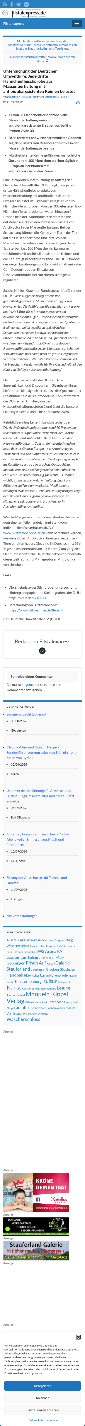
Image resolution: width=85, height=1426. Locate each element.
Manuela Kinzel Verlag (37, 997)
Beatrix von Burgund (53, 940)
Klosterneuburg (28, 981)
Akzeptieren (42, 1386)
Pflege (10, 1008)
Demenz (18, 952)
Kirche (10, 982)
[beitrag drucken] (78, 102)
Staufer (71, 1008)
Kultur (49, 981)
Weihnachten (30, 1013)
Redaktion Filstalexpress (22, 96)
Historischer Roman (36, 975)
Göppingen (67, 969)
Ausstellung (15, 940)
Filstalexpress (13, 23)
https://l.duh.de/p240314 (27, 598)
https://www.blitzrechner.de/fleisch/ (35, 610)
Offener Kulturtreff (36, 1002)
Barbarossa (32, 940)
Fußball (51, 963)
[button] (78, 1337)
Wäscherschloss (23, 1019)
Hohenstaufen (59, 975)
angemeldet (30, 684)
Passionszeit (71, 1002)
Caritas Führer (38, 946)
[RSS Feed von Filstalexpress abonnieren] (5, 3)
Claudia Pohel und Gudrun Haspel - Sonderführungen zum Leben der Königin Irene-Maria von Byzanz (42, 752)
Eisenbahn (29, 951)
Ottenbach (55, 1002)
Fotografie (36, 957)
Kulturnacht (64, 982)
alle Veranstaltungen (22, 916)
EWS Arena (46, 951)
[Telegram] (26, 3)
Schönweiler (38, 1008)
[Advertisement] (36, 1100)
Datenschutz (36, 1420)
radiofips (22, 1007)
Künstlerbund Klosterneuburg (39, 988)
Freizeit (64, 96)
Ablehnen (42, 1398)
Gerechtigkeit (38, 969)
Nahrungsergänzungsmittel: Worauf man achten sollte (42, 58)
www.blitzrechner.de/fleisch (24, 533)
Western (43, 1013)
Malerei (21, 995)
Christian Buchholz (56, 946)
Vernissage (14, 1013)
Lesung (63, 987)
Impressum (52, 1420)
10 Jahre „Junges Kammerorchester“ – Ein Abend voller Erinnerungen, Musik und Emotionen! (38, 839)
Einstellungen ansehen (42, 1410)
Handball (15, 975)
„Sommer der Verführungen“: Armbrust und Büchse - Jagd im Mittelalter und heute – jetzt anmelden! (40, 795)
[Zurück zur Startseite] (42, 13)
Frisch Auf (36, 963)
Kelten (73, 975)
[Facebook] (11, 3)
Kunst (14, 987)
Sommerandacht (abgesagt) (27, 714)
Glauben (52, 969)
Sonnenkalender (57, 1008)
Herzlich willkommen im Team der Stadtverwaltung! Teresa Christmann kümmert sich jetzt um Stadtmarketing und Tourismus (42, 44)
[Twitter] (18, 3)
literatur (11, 995)
